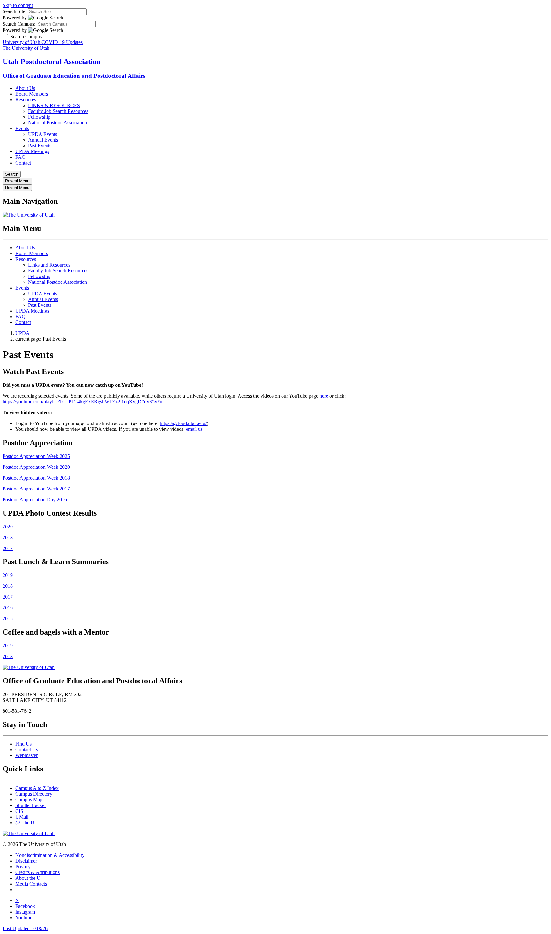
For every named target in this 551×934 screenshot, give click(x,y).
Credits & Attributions (37, 872)
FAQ (20, 157)
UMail (21, 817)
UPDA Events (42, 134)
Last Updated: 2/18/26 (25, 928)
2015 (8, 618)
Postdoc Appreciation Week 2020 (36, 467)
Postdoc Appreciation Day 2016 (35, 499)
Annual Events (43, 140)
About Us (25, 88)
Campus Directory (33, 794)
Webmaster (26, 755)
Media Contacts (31, 883)
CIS (19, 811)
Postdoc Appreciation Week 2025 (36, 456)
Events (22, 128)
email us (194, 429)
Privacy (23, 866)
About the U (27, 878)
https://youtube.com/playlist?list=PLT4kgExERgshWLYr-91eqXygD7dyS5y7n (82, 401)
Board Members (31, 94)
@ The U (24, 822)
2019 (8, 575)
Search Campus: (19, 23)
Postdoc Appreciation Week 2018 (36, 478)
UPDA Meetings (32, 151)
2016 (8, 607)
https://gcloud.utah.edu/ (183, 423)
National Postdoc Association (57, 122)
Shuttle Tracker (30, 805)
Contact (23, 162)
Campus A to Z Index (37, 788)
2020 (8, 526)
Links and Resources (49, 265)
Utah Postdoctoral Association (52, 61)
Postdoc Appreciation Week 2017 (36, 488)
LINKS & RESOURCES (54, 105)
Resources (25, 99)
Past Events (39, 145)
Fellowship (39, 117)
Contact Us (26, 749)
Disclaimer (26, 861)
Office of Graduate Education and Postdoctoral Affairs (74, 75)
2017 (8, 548)
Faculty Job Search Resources (58, 111)
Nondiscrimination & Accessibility (49, 855)
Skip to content (18, 5)
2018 (8, 537)
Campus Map (28, 799)
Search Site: (14, 11)
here (324, 396)
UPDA (22, 333)
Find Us (23, 743)
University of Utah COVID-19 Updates (43, 42)
